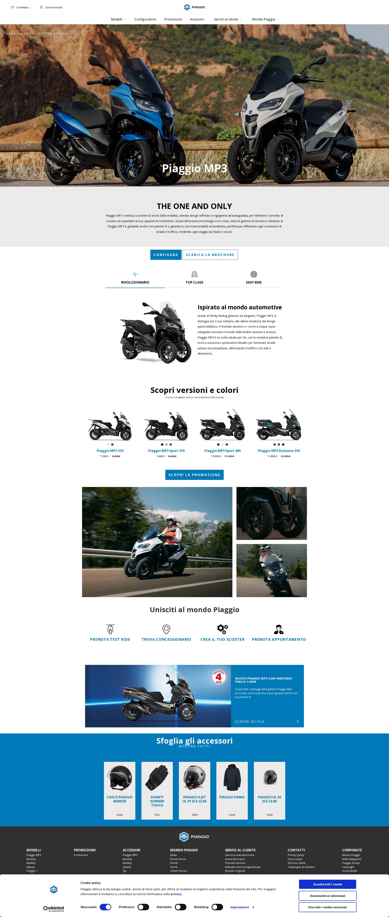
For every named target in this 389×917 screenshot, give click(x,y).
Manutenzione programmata (243, 867)
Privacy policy (296, 855)
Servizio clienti (296, 863)
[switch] (143, 907)
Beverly (31, 859)
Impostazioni (240, 907)
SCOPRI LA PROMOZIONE (194, 475)
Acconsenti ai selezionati (327, 896)
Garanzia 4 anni (235, 859)
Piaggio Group (351, 863)
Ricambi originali (235, 871)
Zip (125, 871)
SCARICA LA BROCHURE (210, 255)
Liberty (31, 867)
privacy (176, 894)
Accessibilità (349, 871)
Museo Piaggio (351, 855)
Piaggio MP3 (34, 855)
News (173, 855)
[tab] (135, 277)
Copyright (348, 867)
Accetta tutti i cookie (327, 884)
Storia (173, 867)
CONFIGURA (166, 255)
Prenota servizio (235, 863)
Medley (31, 863)
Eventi (174, 863)
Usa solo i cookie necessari (327, 907)
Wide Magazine (351, 859)
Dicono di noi (178, 859)
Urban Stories (178, 871)
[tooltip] (108, 445)
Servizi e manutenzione (239, 855)
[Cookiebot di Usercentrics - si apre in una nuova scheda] (54, 909)
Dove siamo (295, 859)
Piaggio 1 (32, 871)
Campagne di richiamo (301, 867)
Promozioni (81, 855)
